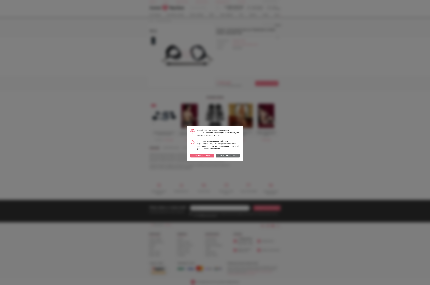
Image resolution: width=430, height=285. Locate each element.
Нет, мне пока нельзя (227, 155)
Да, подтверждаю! (202, 155)
